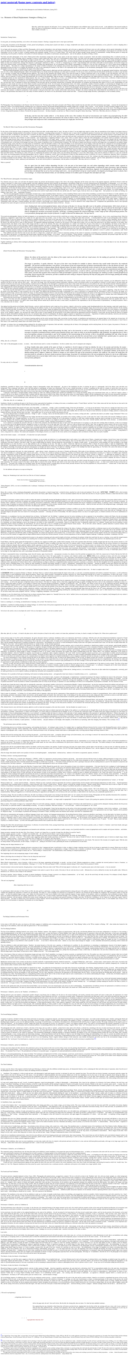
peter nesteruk (28, 2)
